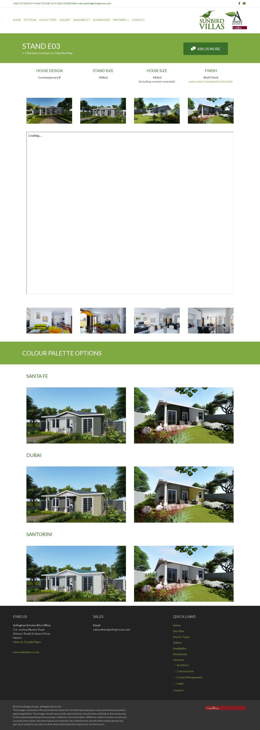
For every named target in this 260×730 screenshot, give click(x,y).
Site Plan (30, 20)
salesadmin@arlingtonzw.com (94, 3)
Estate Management (190, 677)
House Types (47, 20)
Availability (81, 20)
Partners (119, 20)
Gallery (64, 20)
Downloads (101, 20)
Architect (183, 665)
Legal (180, 683)
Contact (138, 20)
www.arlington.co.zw (26, 652)
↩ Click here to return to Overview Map (47, 53)
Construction (185, 671)
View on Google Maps (27, 642)
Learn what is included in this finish (211, 81)
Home (17, 20)
